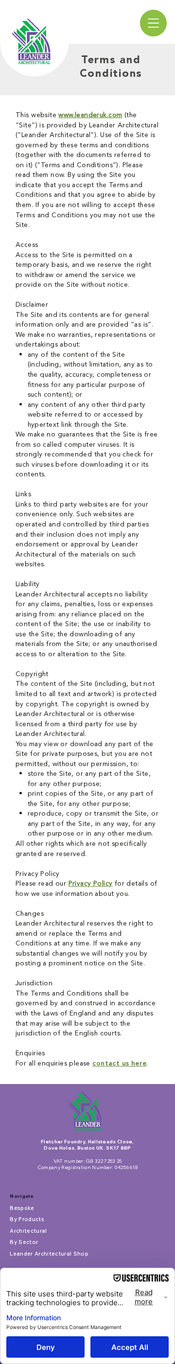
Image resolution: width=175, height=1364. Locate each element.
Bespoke (22, 1208)
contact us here (119, 1063)
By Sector (24, 1242)
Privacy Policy (91, 883)
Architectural (28, 1230)
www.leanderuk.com (90, 115)
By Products (27, 1219)
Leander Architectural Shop (49, 1253)
